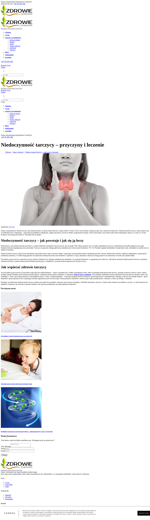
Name (3, 448)
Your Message (6, 446)
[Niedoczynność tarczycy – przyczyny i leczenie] (65, 225)
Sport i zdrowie (15, 46)
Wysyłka (8, 497)
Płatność (8, 495)
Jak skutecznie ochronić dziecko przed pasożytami (16, 384)
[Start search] (2, 75)
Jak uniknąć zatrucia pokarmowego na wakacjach (16, 336)
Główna (8, 32)
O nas (7, 35)
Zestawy (13, 50)
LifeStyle (13, 48)
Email (3, 451)
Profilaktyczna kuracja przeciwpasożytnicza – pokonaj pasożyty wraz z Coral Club (26, 431)
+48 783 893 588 (19, 4)
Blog (7, 52)
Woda (12, 44)
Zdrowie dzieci (15, 40)
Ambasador (9, 55)
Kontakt (8, 57)
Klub (7, 486)
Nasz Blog (9, 485)
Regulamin (9, 499)
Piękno (12, 42)
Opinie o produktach (13, 38)
